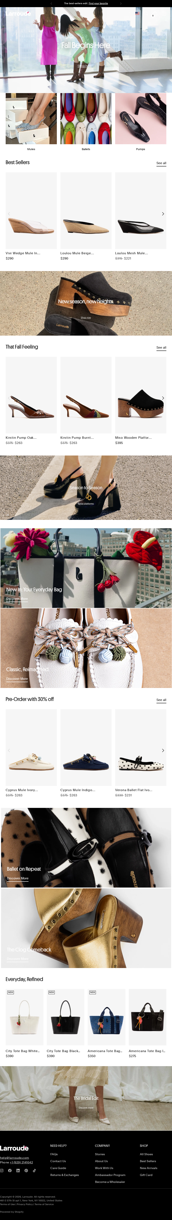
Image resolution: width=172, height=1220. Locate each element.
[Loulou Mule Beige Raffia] (86, 210)
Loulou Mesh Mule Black (130, 253)
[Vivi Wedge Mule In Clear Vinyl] (31, 210)
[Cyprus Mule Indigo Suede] (86, 747)
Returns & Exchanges (64, 1175)
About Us (101, 1161)
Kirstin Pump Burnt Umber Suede (75, 438)
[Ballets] (86, 118)
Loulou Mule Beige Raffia (75, 253)
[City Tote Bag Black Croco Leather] (66, 1017)
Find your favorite (98, 3)
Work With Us (104, 1168)
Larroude (27, 1196)
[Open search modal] (146, 13)
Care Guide (58, 1168)
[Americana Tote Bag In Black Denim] (148, 1017)
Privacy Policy (25, 1204)
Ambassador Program (110, 1175)
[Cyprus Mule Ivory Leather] (31, 747)
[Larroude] (18, 13)
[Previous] (51, 3)
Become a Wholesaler (110, 1182)
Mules (31, 149)
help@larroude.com (14, 1157)
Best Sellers (148, 1161)
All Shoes (146, 1154)
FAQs (54, 1154)
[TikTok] (35, 1171)
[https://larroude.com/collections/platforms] (86, 488)
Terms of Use (7, 1204)
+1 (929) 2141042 (21, 1162)
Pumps (140, 149)
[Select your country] (137, 13)
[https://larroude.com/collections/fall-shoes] (86, 303)
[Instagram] (2, 1171)
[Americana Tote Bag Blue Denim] (106, 1017)
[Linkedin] (18, 1171)
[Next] (120, 3)
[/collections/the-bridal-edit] (86, 1098)
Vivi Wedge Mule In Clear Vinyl (21, 253)
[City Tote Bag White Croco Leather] (24, 1017)
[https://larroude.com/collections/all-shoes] (86, 50)
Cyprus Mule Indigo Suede (76, 790)
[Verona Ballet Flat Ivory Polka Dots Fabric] (140, 747)
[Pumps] (140, 118)
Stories (100, 1154)
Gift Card (146, 1175)
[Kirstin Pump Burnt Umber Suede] (86, 395)
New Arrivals (148, 1168)
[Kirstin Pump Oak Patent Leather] (31, 395)
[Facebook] (10, 1171)
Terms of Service (44, 1204)
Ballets (86, 149)
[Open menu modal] (164, 13)
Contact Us (58, 1161)
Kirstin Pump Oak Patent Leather (20, 438)
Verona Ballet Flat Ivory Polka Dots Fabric (133, 790)
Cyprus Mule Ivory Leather (20, 790)
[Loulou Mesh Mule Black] (140, 210)
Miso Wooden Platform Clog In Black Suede (133, 438)
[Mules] (31, 118)
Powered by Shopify (11, 1211)
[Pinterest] (27, 1171)
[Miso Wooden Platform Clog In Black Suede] (140, 395)
